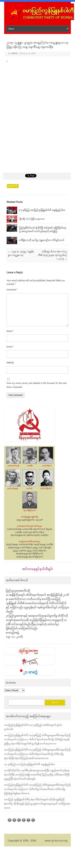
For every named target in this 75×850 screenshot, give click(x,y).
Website (10, 363)
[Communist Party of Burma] (40, 19)
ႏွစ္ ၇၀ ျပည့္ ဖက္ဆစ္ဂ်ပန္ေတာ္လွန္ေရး (21, 253)
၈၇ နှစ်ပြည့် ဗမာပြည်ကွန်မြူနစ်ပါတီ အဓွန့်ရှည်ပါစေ (42, 210)
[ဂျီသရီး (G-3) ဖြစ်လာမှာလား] (12, 222)
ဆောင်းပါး (12, 186)
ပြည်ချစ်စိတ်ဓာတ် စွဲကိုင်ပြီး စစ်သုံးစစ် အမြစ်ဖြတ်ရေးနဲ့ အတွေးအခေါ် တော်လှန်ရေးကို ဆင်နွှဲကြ (42, 229)
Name (10, 331)
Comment (12, 290)
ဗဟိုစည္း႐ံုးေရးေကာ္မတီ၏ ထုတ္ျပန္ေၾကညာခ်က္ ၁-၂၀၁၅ (52, 255)
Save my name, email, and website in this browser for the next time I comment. (37, 385)
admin (14, 53)
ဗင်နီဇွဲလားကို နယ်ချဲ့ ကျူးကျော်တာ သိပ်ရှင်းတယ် (41, 240)
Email (10, 347)
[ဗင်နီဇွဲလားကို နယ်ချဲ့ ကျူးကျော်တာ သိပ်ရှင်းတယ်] (12, 243)
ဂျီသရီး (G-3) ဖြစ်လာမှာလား (32, 219)
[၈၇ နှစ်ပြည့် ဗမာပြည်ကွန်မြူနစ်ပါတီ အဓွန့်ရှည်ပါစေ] (12, 213)
